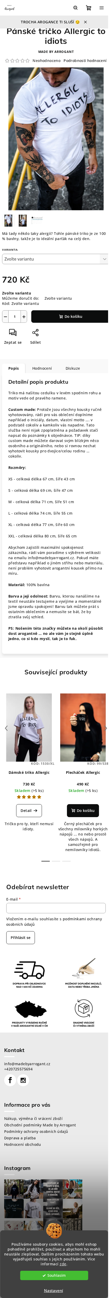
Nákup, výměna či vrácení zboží (33, 1118)
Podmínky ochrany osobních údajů (36, 1131)
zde (63, 1264)
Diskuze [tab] (73, 368)
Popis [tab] (13, 368)
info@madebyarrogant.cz (27, 1063)
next (106, 728)
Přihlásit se (20, 937)
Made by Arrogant (56, 52)
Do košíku (73, 316)
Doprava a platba (20, 1137)
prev (6, 728)
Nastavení (53, 1290)
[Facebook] (10, 1080)
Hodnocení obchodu (22, 1144)
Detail (26, 810)
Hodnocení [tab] (42, 368)
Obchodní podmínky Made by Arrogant (40, 1124)
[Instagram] (23, 1080)
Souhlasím (56, 1275)
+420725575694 (18, 1069)
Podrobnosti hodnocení (85, 60)
